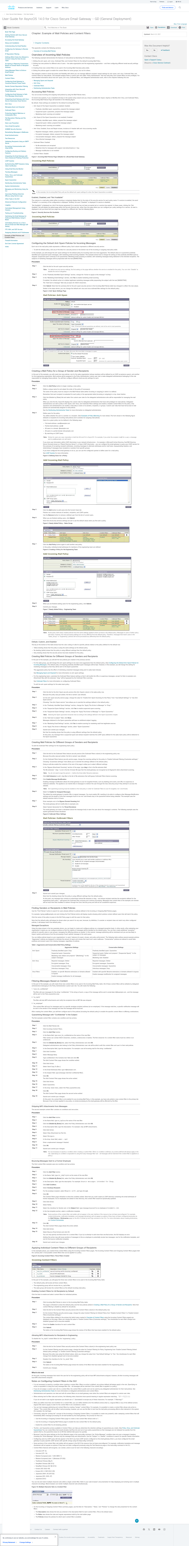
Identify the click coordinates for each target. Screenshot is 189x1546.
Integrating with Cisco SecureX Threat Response (15, 90)
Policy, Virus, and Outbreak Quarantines (13, 176)
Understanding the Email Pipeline (15, 46)
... (2, 14)
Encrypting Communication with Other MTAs (15, 147)
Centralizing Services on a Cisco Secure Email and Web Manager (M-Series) (17, 224)
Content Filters (9, 78)
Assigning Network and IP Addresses (17, 232)
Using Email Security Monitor (14, 169)
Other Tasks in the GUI (12, 199)
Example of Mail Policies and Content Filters (14, 236)
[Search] (45, 27)
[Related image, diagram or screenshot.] (75, 187)
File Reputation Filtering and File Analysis (15, 119)
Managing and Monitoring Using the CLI (16, 190)
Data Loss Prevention (12, 123)
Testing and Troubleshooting (14, 213)
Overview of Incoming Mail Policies (45, 51)
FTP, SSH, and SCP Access (13, 229)
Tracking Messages (11, 172)
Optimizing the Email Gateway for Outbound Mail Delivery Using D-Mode (15, 217)
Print (183, 27)
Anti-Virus (8, 104)
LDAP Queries (9, 161)
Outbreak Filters (10, 110)
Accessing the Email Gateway (14, 40)
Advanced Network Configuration (15, 202)
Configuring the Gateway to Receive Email (16, 50)
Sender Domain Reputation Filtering (16, 86)
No (154, 50)
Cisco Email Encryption (12, 126)
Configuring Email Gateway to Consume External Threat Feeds (15, 82)
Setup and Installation (12, 43)
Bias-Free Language (180, 24)
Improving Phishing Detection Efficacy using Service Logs (14, 195)
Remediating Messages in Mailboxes (16, 132)
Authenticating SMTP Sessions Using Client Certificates (17, 165)
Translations (161, 27)
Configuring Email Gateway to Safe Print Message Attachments (16, 95)
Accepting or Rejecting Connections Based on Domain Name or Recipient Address (17, 65)
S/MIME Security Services (13, 129)
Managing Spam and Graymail (14, 107)
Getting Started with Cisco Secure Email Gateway (16, 36)
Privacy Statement (9, 1542)
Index (7, 246)
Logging (7, 205)
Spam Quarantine (10, 180)
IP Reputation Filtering (12, 54)
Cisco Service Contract (161, 63)
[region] (29, 1540)
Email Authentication (11, 135)
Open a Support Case (152, 60)
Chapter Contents (42, 43)
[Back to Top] (137, 1520)
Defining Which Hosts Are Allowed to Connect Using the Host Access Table (17, 58)
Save (151, 27)
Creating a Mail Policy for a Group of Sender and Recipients (113, 1305)
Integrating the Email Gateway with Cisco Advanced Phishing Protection (16, 157)
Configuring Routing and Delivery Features (15, 152)
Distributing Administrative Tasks (15, 183)
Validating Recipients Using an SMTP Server (17, 142)
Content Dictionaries (57, 1220)
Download (174, 27)
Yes (147, 50)
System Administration (12, 186)
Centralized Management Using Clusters (15, 209)
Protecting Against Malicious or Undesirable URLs (15, 114)
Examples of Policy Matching (90, 416)
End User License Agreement (14, 243)
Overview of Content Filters (95, 1317)
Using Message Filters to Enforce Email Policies (15, 71)
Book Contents (13, 28)
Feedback (166, 50)
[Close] (55, 1537)
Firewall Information (11, 240)
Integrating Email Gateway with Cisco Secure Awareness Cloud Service (17, 100)
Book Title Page (10, 32)
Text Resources (10, 138)
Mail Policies (9, 75)
